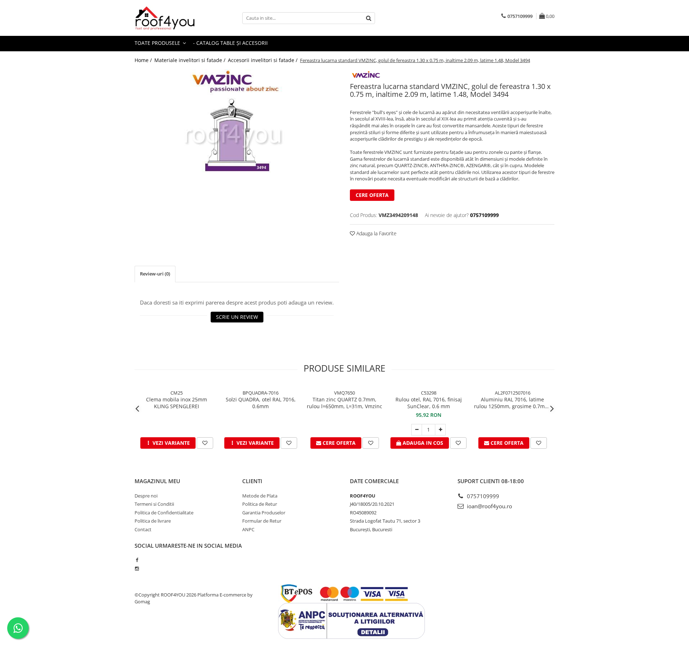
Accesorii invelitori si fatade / (263, 60)
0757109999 (482, 496)
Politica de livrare (153, 521)
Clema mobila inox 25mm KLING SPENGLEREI (176, 403)
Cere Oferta (372, 195)
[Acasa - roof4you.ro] (170, 17)
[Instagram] (137, 568)
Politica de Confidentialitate (164, 512)
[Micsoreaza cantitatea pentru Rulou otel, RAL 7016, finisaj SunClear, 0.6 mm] (416, 429)
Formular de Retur (261, 521)
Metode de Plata (259, 495)
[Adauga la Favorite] (205, 443)
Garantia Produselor (263, 512)
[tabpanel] (237, 124)
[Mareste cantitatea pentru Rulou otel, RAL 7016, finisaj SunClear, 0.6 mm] (440, 429)
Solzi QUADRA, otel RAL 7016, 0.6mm (261, 403)
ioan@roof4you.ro (488, 506)
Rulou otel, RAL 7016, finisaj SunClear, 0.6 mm (428, 403)
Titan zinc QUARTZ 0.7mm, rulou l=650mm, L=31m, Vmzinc (344, 403)
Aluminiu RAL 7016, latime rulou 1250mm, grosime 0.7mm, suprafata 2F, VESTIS (512, 403)
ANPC (248, 529)
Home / (144, 60)
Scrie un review (237, 316)
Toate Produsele (158, 42)
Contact (143, 529)
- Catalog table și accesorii (230, 42)
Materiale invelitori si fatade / (190, 60)
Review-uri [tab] (155, 273)
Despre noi (146, 495)
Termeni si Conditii (154, 504)
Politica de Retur (259, 504)
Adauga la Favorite (376, 233)
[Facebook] (137, 560)
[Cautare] (368, 18)
